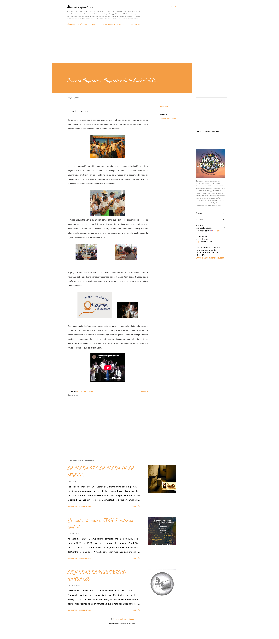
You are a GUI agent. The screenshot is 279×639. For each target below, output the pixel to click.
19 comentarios (85, 506)
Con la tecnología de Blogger (123, 619)
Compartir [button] (164, 106)
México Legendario (80, 6)
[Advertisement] (139, 46)
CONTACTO (135, 24)
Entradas (203, 239)
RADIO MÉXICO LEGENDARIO (113, 24)
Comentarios (205, 241)
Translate (218, 230)
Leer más (136, 506)
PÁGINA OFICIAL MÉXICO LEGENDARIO (81, 24)
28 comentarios (85, 610)
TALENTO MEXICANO (167, 118)
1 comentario (85, 558)
